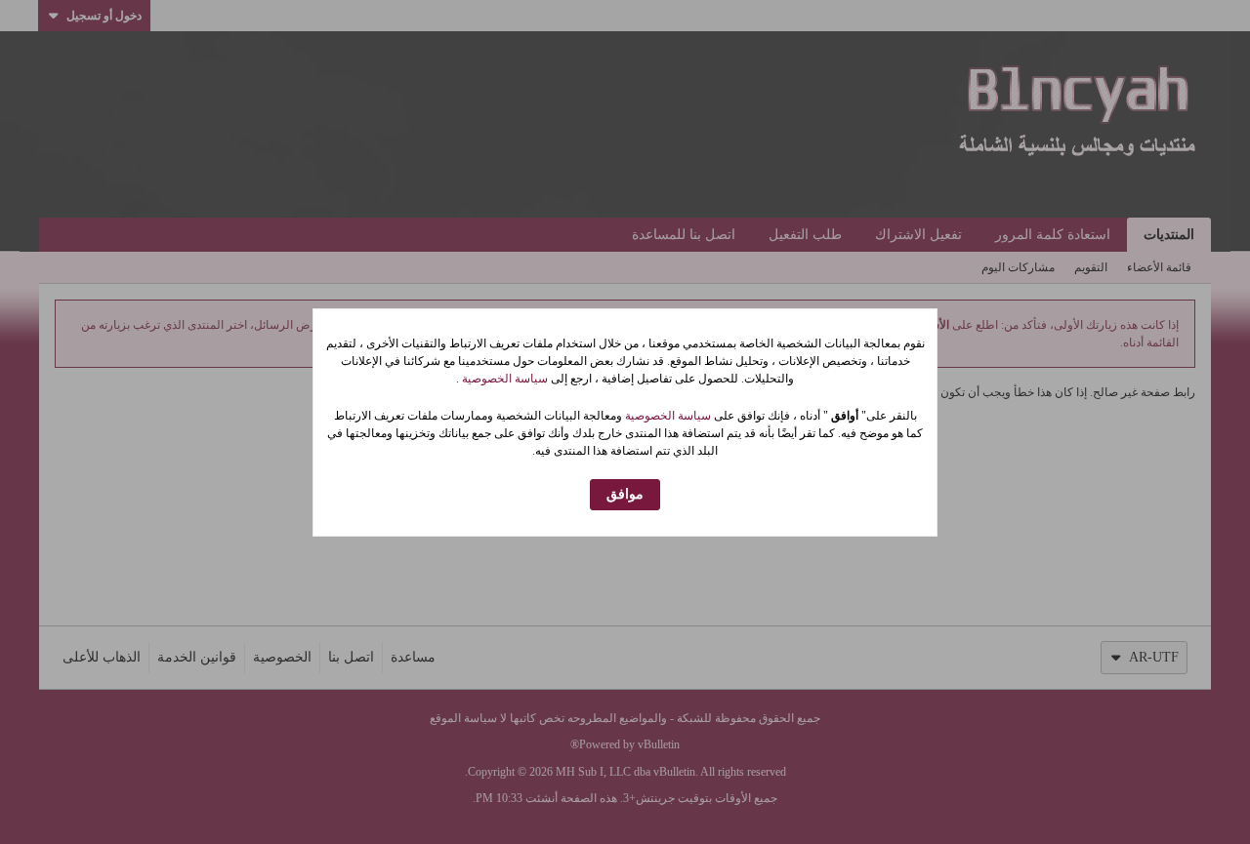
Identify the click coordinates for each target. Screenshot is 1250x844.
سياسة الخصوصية (503, 378)
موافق (625, 494)
